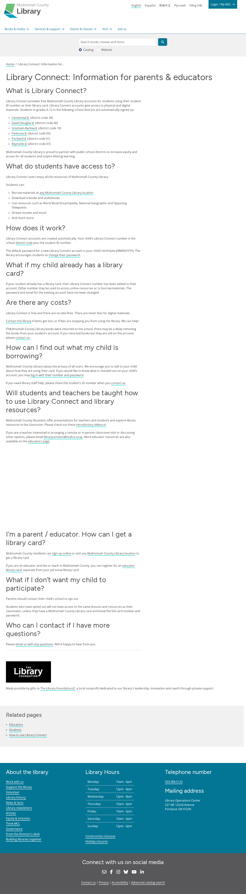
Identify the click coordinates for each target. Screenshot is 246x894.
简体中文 (165, 5)
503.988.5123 (174, 782)
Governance (14, 829)
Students (15, 730)
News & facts (14, 803)
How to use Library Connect (28, 735)
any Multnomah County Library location (66, 193)
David (21, 123)
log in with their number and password (57, 375)
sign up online (61, 553)
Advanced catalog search (148, 882)
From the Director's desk (23, 834)
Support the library (19, 787)
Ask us (122, 29)
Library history (16, 797)
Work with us (15, 782)
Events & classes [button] (81, 29)
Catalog (88, 50)
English (136, 5)
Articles (11, 813)
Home (10, 64)
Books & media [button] (15, 29)
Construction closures (100, 836)
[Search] (162, 42)
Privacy (104, 882)
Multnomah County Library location (111, 553)
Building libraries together (23, 839)
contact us (22, 338)
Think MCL (13, 824)
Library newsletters (19, 808)
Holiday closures (96, 841)
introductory (89, 425)
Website (106, 50)
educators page (38, 441)
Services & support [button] (48, 29)
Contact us (88, 882)
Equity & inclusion (18, 818)
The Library (56, 688)
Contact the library (18, 321)
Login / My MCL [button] (221, 4)
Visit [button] (105, 29)
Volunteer (12, 792)
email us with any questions (34, 644)
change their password (64, 255)
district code (24, 243)
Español (150, 5)
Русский (179, 5)
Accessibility (120, 882)
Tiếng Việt (195, 5)
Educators (16, 725)
